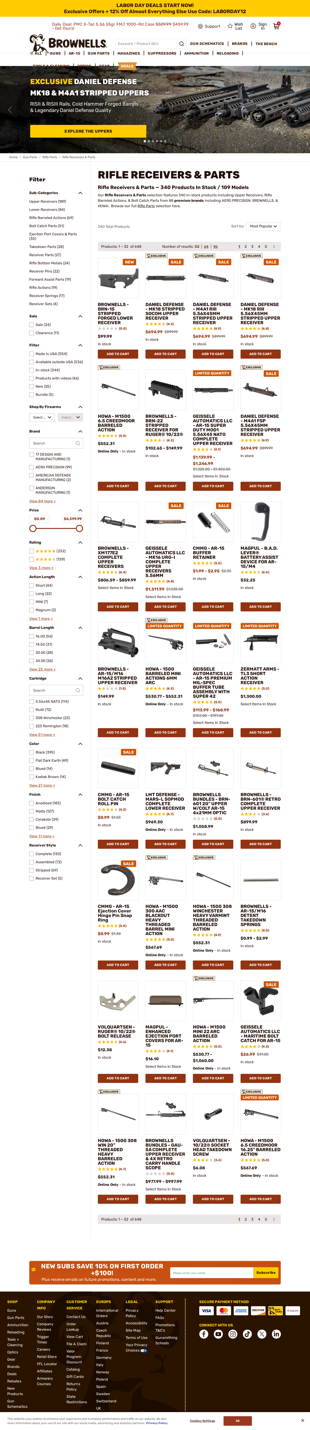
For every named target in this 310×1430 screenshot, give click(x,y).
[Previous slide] (10, 109)
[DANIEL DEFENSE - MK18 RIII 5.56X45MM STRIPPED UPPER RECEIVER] (261, 278)
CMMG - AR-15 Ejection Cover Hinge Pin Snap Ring (115, 913)
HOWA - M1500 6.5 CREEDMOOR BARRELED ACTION (116, 423)
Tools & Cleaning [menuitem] (51, 66)
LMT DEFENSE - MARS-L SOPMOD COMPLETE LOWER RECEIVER (165, 801)
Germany (104, 1357)
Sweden (103, 1394)
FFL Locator (47, 1364)
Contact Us (76, 1317)
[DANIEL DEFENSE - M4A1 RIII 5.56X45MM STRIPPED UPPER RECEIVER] (213, 278)
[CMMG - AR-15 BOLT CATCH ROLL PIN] (118, 768)
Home (13, 157)
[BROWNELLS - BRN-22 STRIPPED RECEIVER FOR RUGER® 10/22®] (165, 390)
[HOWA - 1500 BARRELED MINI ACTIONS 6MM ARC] (165, 642)
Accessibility (137, 1323)
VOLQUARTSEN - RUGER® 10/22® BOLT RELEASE (116, 1031)
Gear (11, 1359)
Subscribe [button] (266, 1272)
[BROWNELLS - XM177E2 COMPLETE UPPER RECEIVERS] (118, 522)
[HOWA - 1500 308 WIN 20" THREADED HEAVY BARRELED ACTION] (118, 1114)
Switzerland (106, 1401)
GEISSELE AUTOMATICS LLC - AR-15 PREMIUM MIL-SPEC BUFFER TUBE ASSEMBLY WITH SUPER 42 (212, 682)
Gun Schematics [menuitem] (207, 43)
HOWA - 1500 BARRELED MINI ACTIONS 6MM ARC (163, 676)
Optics (12, 1352)
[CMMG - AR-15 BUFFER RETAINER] (213, 522)
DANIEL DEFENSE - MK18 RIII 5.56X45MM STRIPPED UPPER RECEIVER (260, 313)
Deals (12, 1374)
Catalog (73, 1369)
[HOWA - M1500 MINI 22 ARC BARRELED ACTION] (213, 1000)
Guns (11, 1310)
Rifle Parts (49, 157)
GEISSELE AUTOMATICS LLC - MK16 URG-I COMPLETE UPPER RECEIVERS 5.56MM (165, 562)
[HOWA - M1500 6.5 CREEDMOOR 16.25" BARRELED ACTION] (261, 1114)
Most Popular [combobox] (261, 226)
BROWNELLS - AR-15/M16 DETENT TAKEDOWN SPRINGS (256, 915)
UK (98, 1408)
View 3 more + (41, 568)
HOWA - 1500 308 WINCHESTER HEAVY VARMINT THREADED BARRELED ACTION (212, 917)
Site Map (133, 1330)
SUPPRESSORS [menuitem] (162, 53)
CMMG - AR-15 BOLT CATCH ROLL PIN (113, 799)
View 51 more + (42, 734)
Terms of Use (137, 1337)
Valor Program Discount (74, 1356)
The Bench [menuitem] (266, 44)
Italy (100, 1365)
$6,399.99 (73, 519)
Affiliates (44, 1371)
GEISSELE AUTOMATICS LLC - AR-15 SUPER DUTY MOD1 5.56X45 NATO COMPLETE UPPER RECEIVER (213, 430)
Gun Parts (30, 157)
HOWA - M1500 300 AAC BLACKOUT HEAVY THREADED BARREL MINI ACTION (161, 920)
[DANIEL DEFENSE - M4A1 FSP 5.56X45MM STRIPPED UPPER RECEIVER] (261, 390)
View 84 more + (42, 501)
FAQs (159, 1318)
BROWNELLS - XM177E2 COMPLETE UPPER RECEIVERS (113, 557)
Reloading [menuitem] (228, 53)
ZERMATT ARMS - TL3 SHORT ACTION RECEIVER (260, 676)
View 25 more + (42, 669)
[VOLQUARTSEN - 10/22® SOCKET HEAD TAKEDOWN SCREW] (213, 1114)
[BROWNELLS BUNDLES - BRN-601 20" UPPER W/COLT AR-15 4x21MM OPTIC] (213, 768)
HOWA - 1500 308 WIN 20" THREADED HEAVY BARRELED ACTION (117, 1151)
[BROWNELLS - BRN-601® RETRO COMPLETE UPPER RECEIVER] (261, 768)
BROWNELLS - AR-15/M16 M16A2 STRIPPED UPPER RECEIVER (118, 676)
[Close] (303, 1420)
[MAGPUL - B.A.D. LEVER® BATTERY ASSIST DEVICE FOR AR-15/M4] (261, 522)
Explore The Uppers (88, 131)
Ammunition (17, 1325)
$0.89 (39, 519)
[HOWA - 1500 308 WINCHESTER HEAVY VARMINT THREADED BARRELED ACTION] (213, 880)
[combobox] (41, 417)
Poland (102, 1379)
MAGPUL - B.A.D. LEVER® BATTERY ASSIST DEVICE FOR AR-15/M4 (259, 557)
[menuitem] (37, 53)
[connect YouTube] (218, 1334)
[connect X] (261, 1334)
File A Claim (76, 1344)
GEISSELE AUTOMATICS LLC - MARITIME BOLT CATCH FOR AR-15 (260, 1034)
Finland (102, 1343)
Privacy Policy (157, 1423)
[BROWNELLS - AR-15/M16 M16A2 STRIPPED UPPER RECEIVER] (118, 642)
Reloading (16, 1332)
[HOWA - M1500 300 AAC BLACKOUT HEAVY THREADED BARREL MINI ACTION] (165, 880)
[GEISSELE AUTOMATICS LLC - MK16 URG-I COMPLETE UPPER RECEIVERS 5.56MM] (165, 522)
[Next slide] (300, 109)
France (102, 1350)
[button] (258, 26)
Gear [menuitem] (104, 66)
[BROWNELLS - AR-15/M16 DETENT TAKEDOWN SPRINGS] (261, 880)
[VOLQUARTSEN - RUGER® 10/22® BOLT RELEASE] (118, 1000)
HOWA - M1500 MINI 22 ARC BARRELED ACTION (209, 1034)
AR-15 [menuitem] (74, 53)
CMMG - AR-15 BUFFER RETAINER (208, 552)
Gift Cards (75, 1376)
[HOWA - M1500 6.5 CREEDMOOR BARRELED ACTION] (118, 390)
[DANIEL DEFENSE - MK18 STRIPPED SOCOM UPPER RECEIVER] (165, 278)
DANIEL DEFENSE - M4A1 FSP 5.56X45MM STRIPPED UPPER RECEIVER (260, 425)
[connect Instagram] (232, 1334)
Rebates (14, 1381)
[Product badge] (156, 254)
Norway (102, 1372)
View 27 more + (42, 785)
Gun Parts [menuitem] (99, 53)
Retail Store (47, 1357)
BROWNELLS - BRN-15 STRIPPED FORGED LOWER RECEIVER (115, 313)
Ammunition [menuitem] (196, 53)
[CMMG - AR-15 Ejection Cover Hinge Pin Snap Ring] (118, 880)
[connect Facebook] (203, 1334)
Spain (101, 1386)
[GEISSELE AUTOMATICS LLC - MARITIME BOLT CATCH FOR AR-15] (261, 1000)
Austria (102, 1323)
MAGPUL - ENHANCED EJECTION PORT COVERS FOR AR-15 (164, 1036)
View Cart (74, 1337)
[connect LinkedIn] (276, 1334)
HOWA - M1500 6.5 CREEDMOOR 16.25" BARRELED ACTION (260, 1147)
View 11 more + (41, 836)
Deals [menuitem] (127, 66)
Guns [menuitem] (55, 53)
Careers (43, 1349)
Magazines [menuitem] (129, 53)
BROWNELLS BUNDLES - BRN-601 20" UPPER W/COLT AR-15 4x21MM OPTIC (211, 803)
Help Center (165, 1310)
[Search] (181, 44)
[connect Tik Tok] (247, 1334)
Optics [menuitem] (84, 66)
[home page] (68, 43)
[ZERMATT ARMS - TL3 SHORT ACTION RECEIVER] (261, 642)
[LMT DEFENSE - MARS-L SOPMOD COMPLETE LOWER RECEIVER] (165, 768)
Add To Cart (118, 354)
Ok (238, 1421)
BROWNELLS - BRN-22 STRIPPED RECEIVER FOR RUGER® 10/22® (164, 425)
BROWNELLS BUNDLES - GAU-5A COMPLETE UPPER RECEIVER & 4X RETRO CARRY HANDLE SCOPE (165, 1154)
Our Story (45, 1317)
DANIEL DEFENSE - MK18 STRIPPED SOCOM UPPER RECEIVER (165, 311)
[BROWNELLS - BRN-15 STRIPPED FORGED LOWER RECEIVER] (118, 278)
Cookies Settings (202, 1421)
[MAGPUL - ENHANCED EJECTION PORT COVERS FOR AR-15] (165, 1000)
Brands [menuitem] (240, 43)
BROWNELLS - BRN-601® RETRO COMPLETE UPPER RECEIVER (261, 801)
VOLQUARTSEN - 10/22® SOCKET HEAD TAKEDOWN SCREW (212, 1147)
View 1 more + (41, 618)
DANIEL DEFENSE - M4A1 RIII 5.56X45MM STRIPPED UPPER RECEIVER (213, 313)
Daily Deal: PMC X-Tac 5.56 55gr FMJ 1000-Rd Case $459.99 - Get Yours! (120, 26)
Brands (13, 1366)
